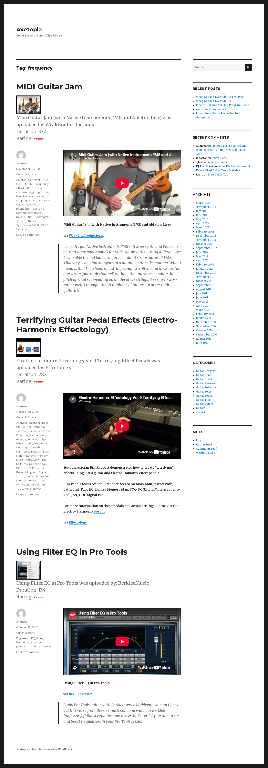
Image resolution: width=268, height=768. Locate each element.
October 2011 (204, 281)
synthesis (30, 221)
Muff (19, 463)
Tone (43, 484)
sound (20, 480)
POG (19, 468)
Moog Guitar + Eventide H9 (213, 101)
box (29, 426)
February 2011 (205, 314)
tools (48, 646)
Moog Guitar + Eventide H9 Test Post (220, 97)
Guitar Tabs (219, 158)
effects (36, 435)
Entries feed (204, 444)
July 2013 (201, 211)
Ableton (21, 179)
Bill (24, 426)
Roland (20, 216)
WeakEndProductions (86, 235)
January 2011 (204, 318)
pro (41, 642)
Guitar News (203, 375)
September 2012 (206, 248)
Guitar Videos (204, 404)
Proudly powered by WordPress (51, 749)
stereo (29, 480)
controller (34, 179)
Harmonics (23, 451)
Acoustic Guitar (217, 162)
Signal (42, 472)
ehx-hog (21, 439)
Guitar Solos (203, 391)
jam (34, 192)
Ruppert (32, 472)
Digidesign (23, 638)
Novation (31, 204)
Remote (21, 212)
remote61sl (35, 212)
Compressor (24, 431)
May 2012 (202, 256)
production (37, 646)
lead (19, 196)
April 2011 (202, 305)
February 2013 (205, 231)
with (39, 488)
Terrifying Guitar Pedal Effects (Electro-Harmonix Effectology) (96, 324)
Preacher (38, 468)
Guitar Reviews (205, 383)
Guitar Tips (203, 400)
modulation (42, 200)
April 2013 (202, 223)
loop (32, 196)
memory (42, 455)
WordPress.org (205, 452)
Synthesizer (23, 225)
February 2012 (205, 264)
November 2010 (206, 326)
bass (45, 422)
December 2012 (206, 235)
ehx (44, 435)
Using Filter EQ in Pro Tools (71, 552)
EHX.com (22, 443)
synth (19, 221)
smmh (20, 476)
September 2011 (206, 285)
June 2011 (202, 297)
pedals (42, 463)
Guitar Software (26, 174)
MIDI (31, 200)
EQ (31, 443)
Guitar (38, 188)
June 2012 (202, 252)
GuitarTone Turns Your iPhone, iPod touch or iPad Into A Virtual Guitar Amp (221, 150)
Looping (21, 200)
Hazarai (36, 451)
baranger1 (34, 422)
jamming (43, 192)
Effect (47, 431)
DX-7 (19, 183)
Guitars (200, 408)
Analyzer (21, 422)
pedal (33, 463)
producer (22, 646)
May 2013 (202, 219)
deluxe (37, 431)
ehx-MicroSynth (38, 439)
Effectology (78, 522)
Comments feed (206, 448)
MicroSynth (32, 459)
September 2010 (206, 334)
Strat (29, 216)
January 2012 (204, 268)
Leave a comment (28, 234)
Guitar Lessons (25, 632)
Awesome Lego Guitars (211, 109)
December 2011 (206, 272)
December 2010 (206, 322)
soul (27, 476)
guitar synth (32, 447)
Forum (99, 511)
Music (34, 642)
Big (18, 426)
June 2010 (202, 342)
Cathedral (39, 426)
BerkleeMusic (80, 694)
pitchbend (23, 208)
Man (19, 455)
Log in (200, 440)
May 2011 (202, 301)
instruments (23, 192)
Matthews (29, 455)
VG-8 (35, 225)
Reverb (21, 472)
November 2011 (205, 277)
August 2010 (203, 338)
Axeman (21, 163)
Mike (43, 459)
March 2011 (203, 310)
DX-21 (44, 179)
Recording (37, 208)
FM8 (31, 183)
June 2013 (202, 215)
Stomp (39, 480)
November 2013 (206, 207)
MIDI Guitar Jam (49, 86)
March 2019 (203, 202)
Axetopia (29, 29)
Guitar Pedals (204, 379)
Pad (25, 463)
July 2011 (201, 293)
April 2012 (202, 260)
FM (25, 183)
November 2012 (206, 240)
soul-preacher (41, 476)
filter (39, 638)
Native (20, 204)
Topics (200, 412)
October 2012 (204, 244)
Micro (20, 459)
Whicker (29, 488)
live (25, 196)
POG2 (27, 468)
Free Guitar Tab (218, 174)
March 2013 (203, 227)
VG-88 (44, 225)
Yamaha (21, 229)
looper (40, 196)
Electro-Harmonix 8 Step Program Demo (222, 105)
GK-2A (20, 188)
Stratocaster (42, 216)
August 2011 (203, 289)
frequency (42, 183)
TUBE (19, 488)
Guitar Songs (204, 395)
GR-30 (29, 188)
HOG (45, 451)
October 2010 (204, 330)
